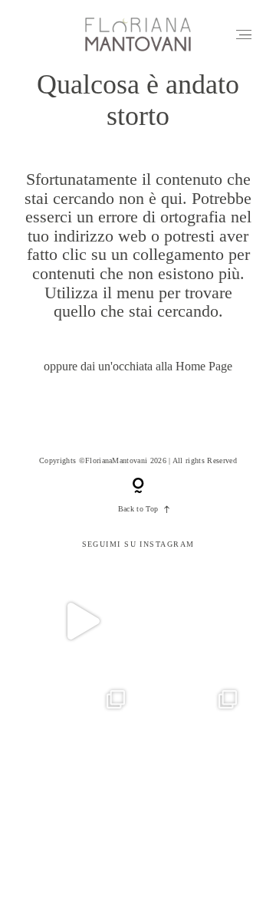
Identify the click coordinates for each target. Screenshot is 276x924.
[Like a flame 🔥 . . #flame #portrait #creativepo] (194, 621)
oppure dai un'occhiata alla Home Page (138, 366)
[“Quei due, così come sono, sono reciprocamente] (82, 733)
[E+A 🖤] (82, 621)
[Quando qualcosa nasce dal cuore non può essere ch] (194, 733)
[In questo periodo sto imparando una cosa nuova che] (194, 845)
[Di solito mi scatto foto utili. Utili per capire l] (82, 845)
